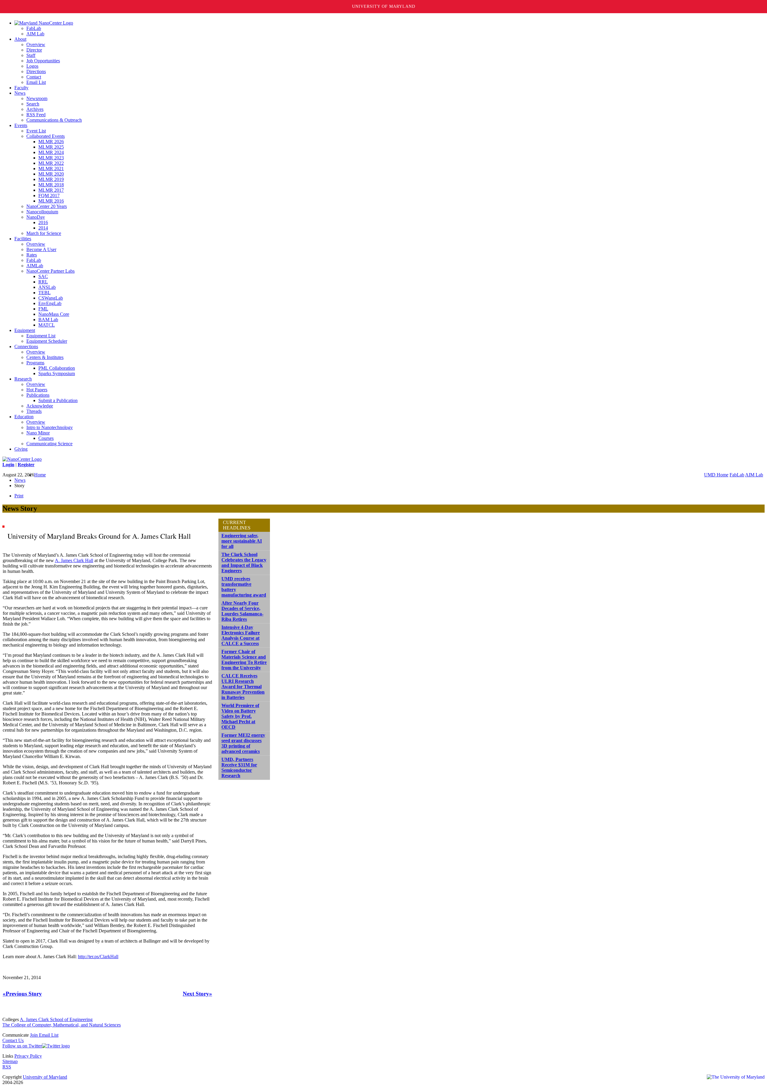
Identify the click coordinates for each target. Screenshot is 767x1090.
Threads (34, 411)
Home (40, 474)
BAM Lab (48, 319)
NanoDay (35, 217)
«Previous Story (22, 994)
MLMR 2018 (51, 184)
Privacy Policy (28, 1056)
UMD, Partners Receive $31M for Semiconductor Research (239, 767)
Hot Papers (36, 389)
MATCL (46, 324)
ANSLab (47, 287)
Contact (33, 76)
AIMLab (34, 265)
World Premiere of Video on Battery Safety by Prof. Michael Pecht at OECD (240, 716)
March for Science (43, 233)
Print (18, 495)
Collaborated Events (45, 136)
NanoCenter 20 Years (46, 206)
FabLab (33, 28)
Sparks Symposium (56, 373)
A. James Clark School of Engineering (56, 1019)
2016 (43, 222)
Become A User (41, 249)
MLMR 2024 (51, 152)
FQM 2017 (49, 195)
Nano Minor (38, 432)
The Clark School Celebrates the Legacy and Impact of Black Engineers (243, 562)
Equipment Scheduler (46, 341)
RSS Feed (36, 114)
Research (23, 378)
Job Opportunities (43, 60)
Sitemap (10, 1061)
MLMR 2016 (51, 200)
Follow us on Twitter (22, 1045)
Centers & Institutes (45, 357)
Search (32, 103)
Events (20, 125)
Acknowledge (39, 405)
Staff (30, 55)
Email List (36, 82)
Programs (35, 362)
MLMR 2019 (51, 179)
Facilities (22, 238)
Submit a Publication (58, 400)
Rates (31, 254)
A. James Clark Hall (74, 560)
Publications (37, 395)
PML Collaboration (56, 368)
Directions (36, 71)
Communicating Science (49, 443)
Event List (36, 130)
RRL (43, 281)
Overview (35, 44)
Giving (21, 449)
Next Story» (197, 994)
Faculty (21, 87)
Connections (26, 346)
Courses (46, 438)
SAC (43, 276)
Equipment (24, 330)
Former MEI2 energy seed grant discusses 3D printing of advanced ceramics (243, 743)
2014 (43, 227)
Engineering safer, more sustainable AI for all (241, 541)
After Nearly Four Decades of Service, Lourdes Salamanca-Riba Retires (242, 611)
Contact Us (13, 1040)
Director (34, 49)
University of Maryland (383, 6)
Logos (32, 66)
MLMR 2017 (51, 190)
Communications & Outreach (54, 120)
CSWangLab (50, 298)
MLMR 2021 (51, 168)
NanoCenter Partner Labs (50, 271)
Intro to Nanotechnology (49, 427)
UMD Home (716, 474)
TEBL (44, 292)
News (19, 93)
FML (43, 308)
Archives (34, 109)
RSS (6, 1066)
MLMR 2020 (51, 173)
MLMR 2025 (51, 147)
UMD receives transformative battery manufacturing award (243, 586)
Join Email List (44, 1035)
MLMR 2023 (51, 157)
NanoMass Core (53, 314)
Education (24, 416)
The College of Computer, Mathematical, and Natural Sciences (61, 1024)
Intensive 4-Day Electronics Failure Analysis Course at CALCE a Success (240, 635)
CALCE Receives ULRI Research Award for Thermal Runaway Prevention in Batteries (243, 686)
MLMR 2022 (51, 163)
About (20, 39)
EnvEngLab (49, 303)
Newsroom (36, 98)
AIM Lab (35, 33)
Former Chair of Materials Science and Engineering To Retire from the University (244, 659)
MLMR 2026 (51, 141)
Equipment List (40, 335)
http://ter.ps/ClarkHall (98, 956)
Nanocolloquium (42, 211)
